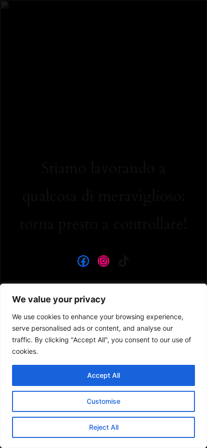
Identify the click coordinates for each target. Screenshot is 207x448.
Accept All (103, 375)
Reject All (103, 427)
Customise (103, 401)
